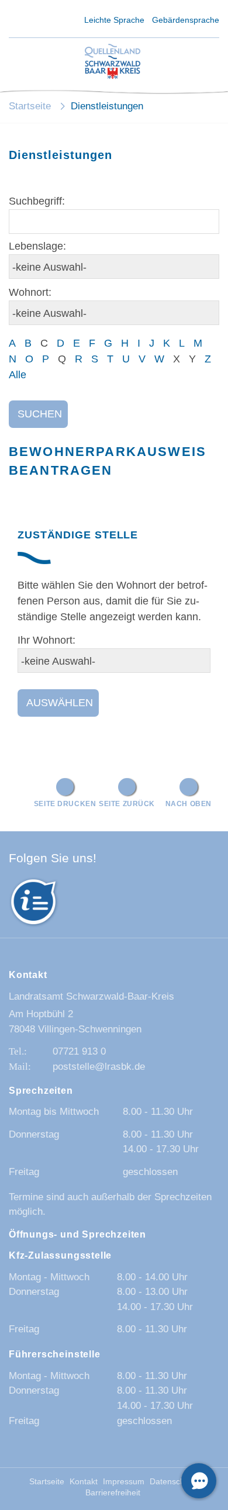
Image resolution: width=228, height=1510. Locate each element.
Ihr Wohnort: (46, 640)
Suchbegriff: (37, 201)
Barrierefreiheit (112, 1492)
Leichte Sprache (114, 20)
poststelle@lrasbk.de (99, 1066)
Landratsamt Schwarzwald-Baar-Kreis (91, 996)
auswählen (59, 703)
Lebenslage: (37, 246)
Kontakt (84, 1481)
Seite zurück (127, 803)
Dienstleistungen (107, 106)
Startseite (30, 106)
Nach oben (188, 803)
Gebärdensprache (185, 20)
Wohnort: (30, 292)
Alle (17, 375)
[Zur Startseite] (112, 62)
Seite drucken (65, 803)
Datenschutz (173, 1481)
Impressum (123, 1481)
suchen (40, 414)
